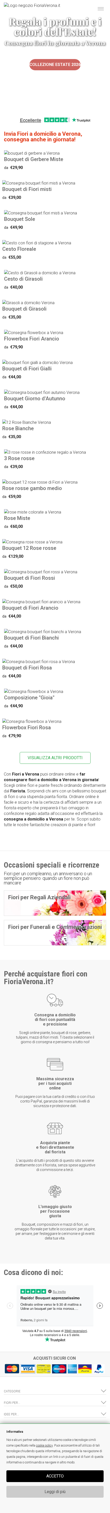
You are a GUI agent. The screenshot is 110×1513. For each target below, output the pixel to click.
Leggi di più (55, 1491)
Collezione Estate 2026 (55, 64)
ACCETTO (55, 1476)
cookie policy (44, 1445)
